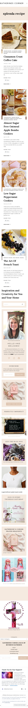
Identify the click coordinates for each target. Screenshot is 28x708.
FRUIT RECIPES (16, 257)
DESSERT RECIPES (7, 51)
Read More (7, 84)
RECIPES (5, 53)
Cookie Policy (7, 702)
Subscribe (20, 374)
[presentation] (14, 38)
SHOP (24, 488)
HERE (11, 354)
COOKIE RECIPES (7, 117)
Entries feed (14, 649)
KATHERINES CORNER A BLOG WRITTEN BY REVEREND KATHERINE (13, 51)
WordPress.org (14, 653)
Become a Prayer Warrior (14, 629)
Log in (14, 647)
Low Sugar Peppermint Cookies (10, 197)
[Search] (22, 304)
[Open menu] (26, 3)
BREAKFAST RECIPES (8, 257)
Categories (14, 637)
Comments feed (14, 651)
